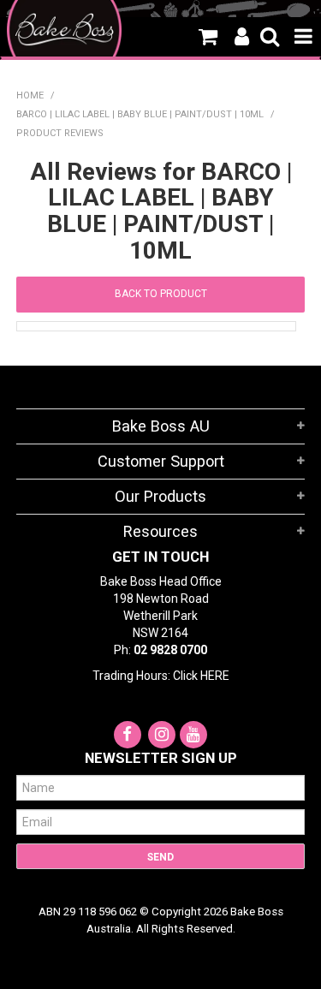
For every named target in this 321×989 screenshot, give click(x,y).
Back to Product (161, 294)
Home (30, 95)
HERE (214, 675)
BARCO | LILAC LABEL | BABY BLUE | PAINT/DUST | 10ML (140, 114)
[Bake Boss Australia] (64, 30)
